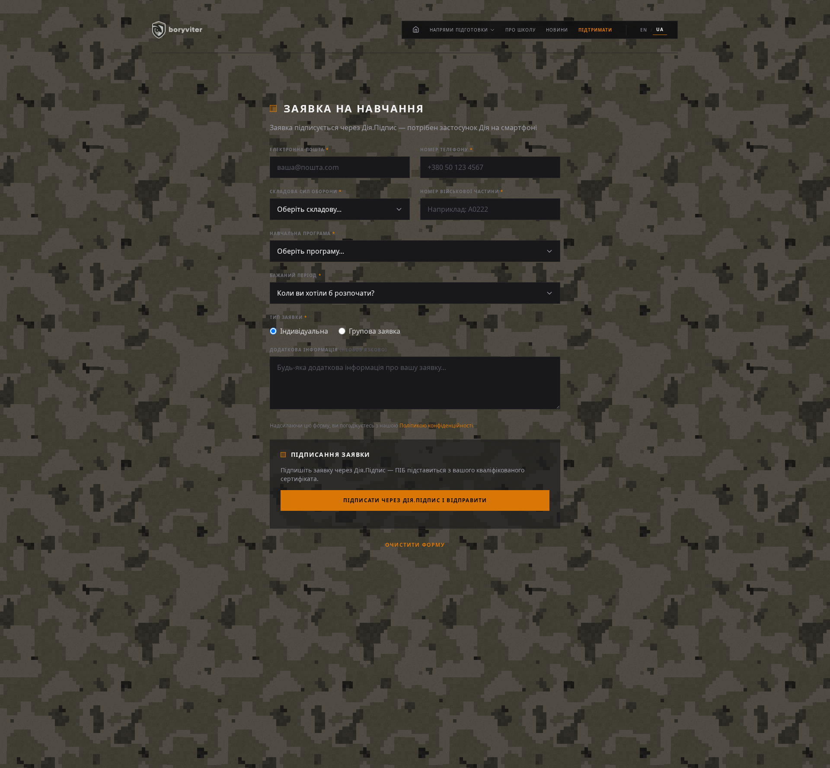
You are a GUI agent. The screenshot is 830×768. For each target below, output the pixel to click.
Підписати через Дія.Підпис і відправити (415, 500)
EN (643, 30)
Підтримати (595, 30)
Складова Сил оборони (306, 191)
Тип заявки (288, 317)
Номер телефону (446, 150)
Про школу (520, 30)
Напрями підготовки (459, 30)
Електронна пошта (299, 150)
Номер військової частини (461, 191)
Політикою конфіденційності (436, 425)
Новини (557, 30)
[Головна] (415, 30)
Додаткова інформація (328, 350)
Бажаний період (295, 275)
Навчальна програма (302, 233)
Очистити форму (415, 545)
